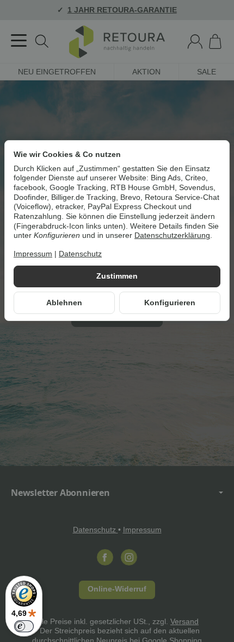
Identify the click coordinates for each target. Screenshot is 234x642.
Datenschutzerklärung (172, 235)
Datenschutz (80, 254)
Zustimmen (117, 276)
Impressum (33, 254)
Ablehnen (64, 303)
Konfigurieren (169, 303)
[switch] (24, 626)
